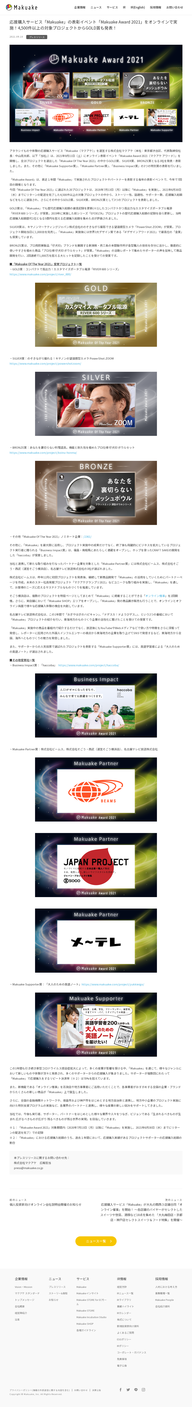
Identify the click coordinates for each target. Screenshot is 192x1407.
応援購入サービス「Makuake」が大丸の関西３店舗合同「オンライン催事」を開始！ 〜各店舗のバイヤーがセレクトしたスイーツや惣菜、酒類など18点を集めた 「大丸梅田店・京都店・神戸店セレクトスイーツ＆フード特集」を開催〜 (141, 1210)
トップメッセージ (24, 1300)
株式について (124, 1319)
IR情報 (121, 1278)
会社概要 (20, 1306)
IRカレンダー (124, 1313)
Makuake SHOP (85, 1323)
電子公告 (122, 1365)
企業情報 (80, 7)
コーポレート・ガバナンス (131, 1352)
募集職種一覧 (162, 1293)
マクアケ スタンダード (27, 1293)
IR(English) (138, 7)
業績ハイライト (125, 1306)
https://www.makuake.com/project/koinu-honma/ (43, 452)
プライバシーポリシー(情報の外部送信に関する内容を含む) (40, 1390)
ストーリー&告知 (58, 1293)
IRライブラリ (124, 1300)
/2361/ (87, 536)
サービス (112, 7)
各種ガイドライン (86, 1330)
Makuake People (164, 1300)
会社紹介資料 (162, 1306)
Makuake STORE (85, 1310)
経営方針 (122, 1287)
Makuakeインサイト (87, 1293)
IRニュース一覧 (125, 1293)
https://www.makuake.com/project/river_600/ (40, 274)
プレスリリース (37, 37)
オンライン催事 (155, 596)
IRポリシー (123, 1346)
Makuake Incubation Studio (91, 1317)
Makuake (81, 1287)
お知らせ (53, 1300)
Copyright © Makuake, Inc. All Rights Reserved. (36, 1394)
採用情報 (155, 7)
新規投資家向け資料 (128, 1326)
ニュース (96, 7)
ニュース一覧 (96, 1241)
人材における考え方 (166, 1287)
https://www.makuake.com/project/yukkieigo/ (113, 984)
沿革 (17, 1319)
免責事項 (122, 1359)
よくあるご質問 (125, 1332)
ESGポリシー (124, 1339)
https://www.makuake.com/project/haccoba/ (88, 665)
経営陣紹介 (21, 1313)
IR (124, 7)
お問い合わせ (174, 7)
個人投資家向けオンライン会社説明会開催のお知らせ (46, 1202)
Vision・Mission (23, 1287)
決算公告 (96, 1390)
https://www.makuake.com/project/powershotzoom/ (45, 363)
